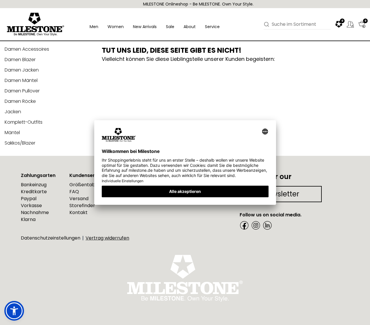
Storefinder (82, 205)
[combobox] (301, 24)
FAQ (74, 191)
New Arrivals (145, 27)
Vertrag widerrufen (107, 238)
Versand (78, 198)
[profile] (350, 24)
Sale (170, 27)
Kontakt (78, 212)
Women (116, 27)
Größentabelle (86, 184)
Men (94, 27)
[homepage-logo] (35, 24)
